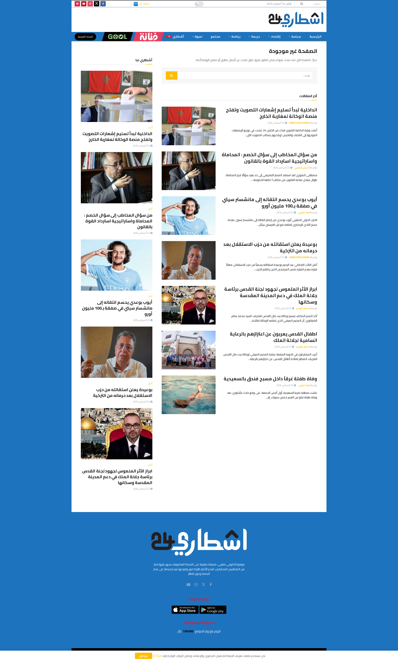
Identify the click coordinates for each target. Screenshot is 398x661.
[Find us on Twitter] (96, 3)
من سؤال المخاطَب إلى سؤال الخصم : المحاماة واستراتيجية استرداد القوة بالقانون (269, 157)
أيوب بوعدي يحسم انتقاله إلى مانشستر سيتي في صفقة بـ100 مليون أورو (269, 202)
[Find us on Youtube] (83, 3)
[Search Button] (300, 3)
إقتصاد (275, 36)
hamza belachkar (299, 123)
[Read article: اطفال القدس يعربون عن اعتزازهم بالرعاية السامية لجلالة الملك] (189, 350)
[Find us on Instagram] (90, 3)
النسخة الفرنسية (85, 36)
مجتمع (215, 36)
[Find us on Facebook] (103, 3)
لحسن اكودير (302, 308)
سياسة (296, 36)
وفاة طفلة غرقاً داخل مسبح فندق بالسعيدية (270, 378)
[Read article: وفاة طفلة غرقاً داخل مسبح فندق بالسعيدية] (189, 395)
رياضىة (235, 36)
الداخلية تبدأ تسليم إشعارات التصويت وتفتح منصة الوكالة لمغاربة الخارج (271, 113)
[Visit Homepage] (296, 19)
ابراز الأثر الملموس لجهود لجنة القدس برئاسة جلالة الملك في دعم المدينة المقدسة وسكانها (270, 295)
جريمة (255, 36)
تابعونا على (143, 3)
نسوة (198, 36)
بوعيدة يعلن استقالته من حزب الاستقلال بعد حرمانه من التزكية (270, 247)
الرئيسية (315, 36)
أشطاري (175, 36)
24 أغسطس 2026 (276, 123)
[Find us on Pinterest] (77, 3)
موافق (143, 655)
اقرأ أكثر (157, 656)
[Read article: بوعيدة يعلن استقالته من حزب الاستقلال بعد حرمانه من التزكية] (189, 260)
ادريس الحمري (302, 168)
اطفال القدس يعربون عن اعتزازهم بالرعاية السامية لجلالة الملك (273, 337)
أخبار (150, 127)
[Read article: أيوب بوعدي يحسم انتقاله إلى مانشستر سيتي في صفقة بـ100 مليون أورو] (189, 215)
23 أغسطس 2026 (281, 168)
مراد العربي (303, 212)
